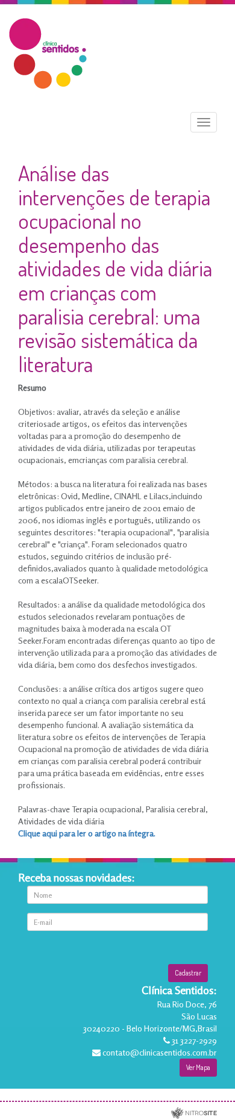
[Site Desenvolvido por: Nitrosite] (194, 1114)
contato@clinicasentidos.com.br (159, 1052)
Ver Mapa (198, 1067)
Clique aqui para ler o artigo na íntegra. (87, 833)
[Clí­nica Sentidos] (48, 52)
